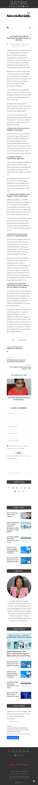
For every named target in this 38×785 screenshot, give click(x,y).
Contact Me (23, 2)
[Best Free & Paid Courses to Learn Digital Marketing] (26, 560)
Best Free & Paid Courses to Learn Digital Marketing (13, 559)
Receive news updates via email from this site (18, 457)
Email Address (11, 718)
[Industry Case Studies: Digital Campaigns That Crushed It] (26, 550)
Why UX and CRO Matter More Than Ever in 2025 (13, 694)
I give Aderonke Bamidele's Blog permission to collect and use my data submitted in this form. (18, 729)
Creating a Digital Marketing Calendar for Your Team (13, 539)
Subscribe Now (13, 738)
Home (11, 2)
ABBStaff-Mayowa (14, 348)
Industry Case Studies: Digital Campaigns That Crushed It (12, 550)
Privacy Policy (15, 3)
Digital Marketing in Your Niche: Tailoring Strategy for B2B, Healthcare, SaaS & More (13, 527)
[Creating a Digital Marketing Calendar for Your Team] (26, 539)
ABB (28, 778)
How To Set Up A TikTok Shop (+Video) (12, 514)
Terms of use (23, 3)
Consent (9, 726)
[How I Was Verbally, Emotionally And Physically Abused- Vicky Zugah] (19, 387)
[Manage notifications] (33, 781)
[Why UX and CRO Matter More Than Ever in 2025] (26, 695)
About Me (16, 2)
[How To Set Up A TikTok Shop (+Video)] (26, 515)
